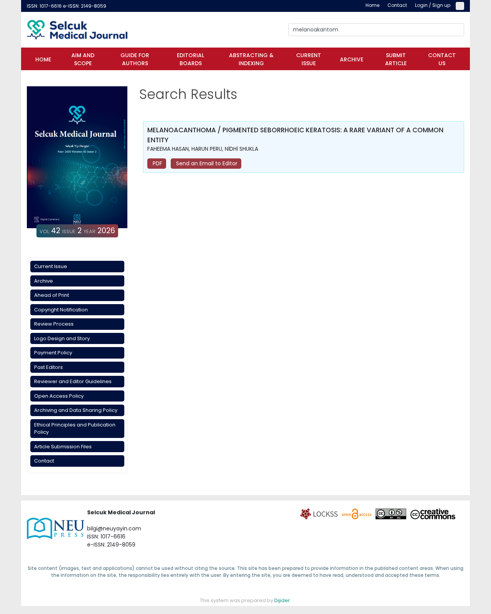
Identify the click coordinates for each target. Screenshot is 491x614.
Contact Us (442, 59)
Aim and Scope (82, 59)
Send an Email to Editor (206, 163)
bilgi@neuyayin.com (114, 528)
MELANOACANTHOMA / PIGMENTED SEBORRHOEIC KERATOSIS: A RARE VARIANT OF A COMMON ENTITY (295, 135)
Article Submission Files (63, 446)
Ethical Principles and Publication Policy (74, 428)
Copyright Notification (61, 309)
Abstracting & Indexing (251, 59)
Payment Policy (53, 352)
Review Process (54, 324)
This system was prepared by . (245, 600)
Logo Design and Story (62, 338)
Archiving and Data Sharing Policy (75, 410)
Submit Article (396, 59)
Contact (44, 460)
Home (43, 59)
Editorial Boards (190, 59)
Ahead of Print (51, 295)
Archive (351, 59)
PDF (156, 163)
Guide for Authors (134, 59)
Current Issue (308, 59)
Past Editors (48, 367)
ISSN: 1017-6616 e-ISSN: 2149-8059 (66, 6)
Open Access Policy (59, 396)
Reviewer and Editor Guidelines (73, 381)
